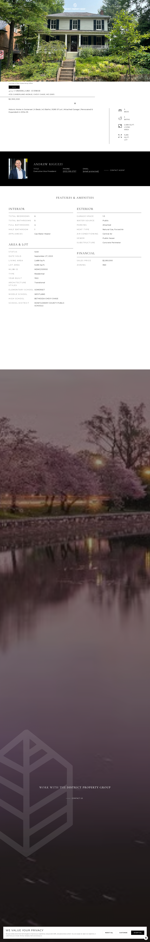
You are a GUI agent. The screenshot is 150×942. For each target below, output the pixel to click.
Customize (123, 932)
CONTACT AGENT (117, 170)
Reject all (109, 932)
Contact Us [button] (77, 798)
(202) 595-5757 (69, 171)
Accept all (138, 932)
